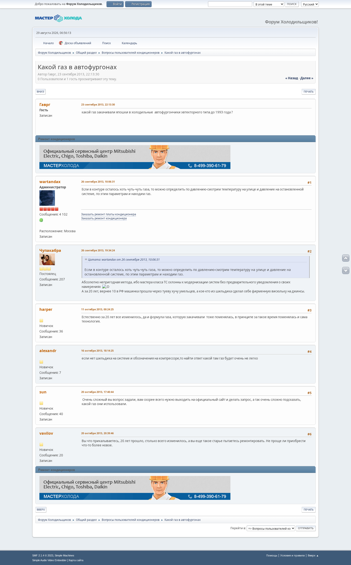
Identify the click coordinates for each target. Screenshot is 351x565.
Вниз (40, 91)
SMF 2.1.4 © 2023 (42, 555)
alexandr (47, 350)
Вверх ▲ (313, 555)
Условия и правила (292, 555)
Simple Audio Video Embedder (49, 560)
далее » (306, 78)
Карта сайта (76, 560)
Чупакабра (50, 250)
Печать (309, 91)
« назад (291, 78)
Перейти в (237, 528)
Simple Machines (64, 555)
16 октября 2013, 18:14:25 (97, 350)
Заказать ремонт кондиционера (104, 218)
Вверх (41, 509)
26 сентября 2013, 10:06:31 (98, 181)
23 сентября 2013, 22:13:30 (98, 104)
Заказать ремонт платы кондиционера (108, 214)
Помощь (271, 555)
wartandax (49, 181)
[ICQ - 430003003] (41, 220)
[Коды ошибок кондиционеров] (41, 225)
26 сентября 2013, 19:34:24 (98, 250)
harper (45, 309)
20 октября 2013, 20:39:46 (97, 433)
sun (43, 392)
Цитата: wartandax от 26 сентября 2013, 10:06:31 (124, 260)
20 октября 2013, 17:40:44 (97, 392)
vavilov (46, 433)
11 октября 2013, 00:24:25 (97, 309)
